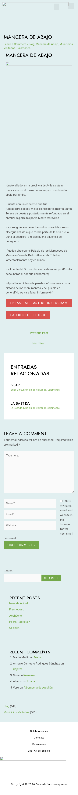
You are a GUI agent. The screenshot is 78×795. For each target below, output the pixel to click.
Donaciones (39, 744)
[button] (56, 7)
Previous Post (39, 333)
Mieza (37, 657)
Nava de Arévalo (19, 603)
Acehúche (15, 615)
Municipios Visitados (34, 389)
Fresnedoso (16, 609)
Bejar (15, 385)
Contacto (39, 737)
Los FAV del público (39, 750)
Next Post (38, 343)
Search (8, 571)
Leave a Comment (15, 44)
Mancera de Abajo (47, 44)
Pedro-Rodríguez (19, 622)
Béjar (13, 389)
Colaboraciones (39, 730)
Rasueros (29, 675)
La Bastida (20, 403)
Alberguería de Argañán (38, 687)
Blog (31, 44)
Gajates (18, 669)
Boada (31, 681)
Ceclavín (14, 628)
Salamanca (23, 48)
